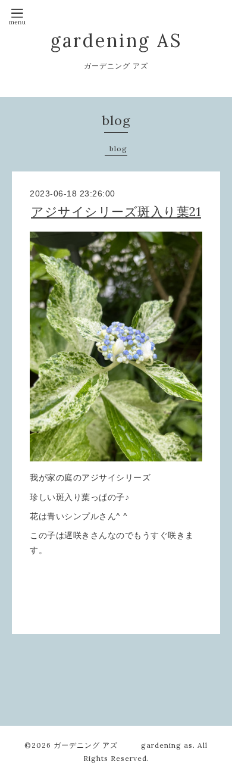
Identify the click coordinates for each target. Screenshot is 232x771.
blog (118, 148)
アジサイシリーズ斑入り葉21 (116, 212)
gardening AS (116, 40)
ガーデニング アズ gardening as (123, 745)
